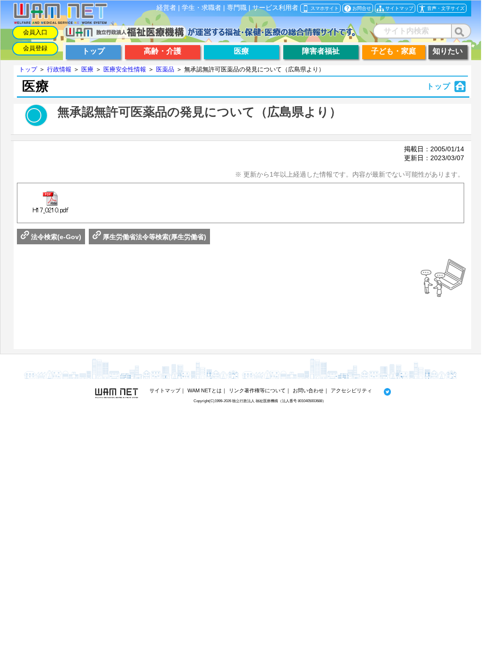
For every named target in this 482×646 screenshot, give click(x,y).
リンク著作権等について (257, 390)
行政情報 (59, 69)
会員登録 (35, 48)
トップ (28, 69)
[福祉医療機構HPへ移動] (209, 36)
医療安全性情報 (124, 69)
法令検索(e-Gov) (55, 237)
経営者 (166, 7)
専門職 (237, 7)
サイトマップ (164, 390)
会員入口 (35, 32)
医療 (87, 69)
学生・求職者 (201, 7)
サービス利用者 (275, 7)
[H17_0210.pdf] (50, 203)
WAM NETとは (204, 390)
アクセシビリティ (351, 390)
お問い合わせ (308, 390)
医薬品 (165, 69)
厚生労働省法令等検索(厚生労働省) (153, 237)
